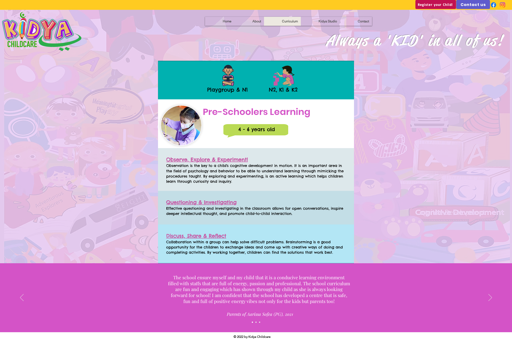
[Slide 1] (256, 322)
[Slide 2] (252, 322)
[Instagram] (502, 4)
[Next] (490, 298)
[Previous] (22, 298)
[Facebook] (493, 4)
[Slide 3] (259, 322)
